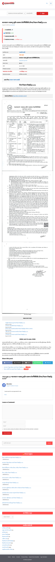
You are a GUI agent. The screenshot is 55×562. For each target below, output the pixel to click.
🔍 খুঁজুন (42, 13)
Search (49, 443)
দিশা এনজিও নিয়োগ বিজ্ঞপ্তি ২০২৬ (9, 472)
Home (9, 557)
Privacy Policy (24, 557)
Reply (5, 394)
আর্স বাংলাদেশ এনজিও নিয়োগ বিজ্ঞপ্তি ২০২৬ (11, 478)
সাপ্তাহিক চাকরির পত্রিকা (7, 549)
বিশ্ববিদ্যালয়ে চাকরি (6, 543)
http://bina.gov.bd (23, 61)
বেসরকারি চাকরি (5, 545)
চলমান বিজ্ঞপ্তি (5, 534)
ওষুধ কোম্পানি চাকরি (6, 530)
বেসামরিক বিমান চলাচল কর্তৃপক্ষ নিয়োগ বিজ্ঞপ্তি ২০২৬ (13, 493)
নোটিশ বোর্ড (4, 539)
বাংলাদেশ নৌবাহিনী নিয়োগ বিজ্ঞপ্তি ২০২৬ (14, 326)
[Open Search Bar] (47, 3)
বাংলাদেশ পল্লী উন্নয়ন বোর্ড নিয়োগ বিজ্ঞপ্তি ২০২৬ (12, 498)
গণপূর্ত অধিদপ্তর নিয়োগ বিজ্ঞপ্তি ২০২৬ (10, 483)
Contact (18, 557)
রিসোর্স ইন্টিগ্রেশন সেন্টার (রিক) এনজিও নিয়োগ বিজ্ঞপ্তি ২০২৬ (15, 467)
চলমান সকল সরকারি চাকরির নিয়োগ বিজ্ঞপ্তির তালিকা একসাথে (19, 329)
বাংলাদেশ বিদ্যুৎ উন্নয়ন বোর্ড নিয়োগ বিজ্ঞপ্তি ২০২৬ (17, 367)
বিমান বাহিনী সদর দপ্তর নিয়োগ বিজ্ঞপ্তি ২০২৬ (16, 369)
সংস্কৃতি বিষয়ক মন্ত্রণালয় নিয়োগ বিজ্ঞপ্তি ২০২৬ (15, 323)
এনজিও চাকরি (5, 528)
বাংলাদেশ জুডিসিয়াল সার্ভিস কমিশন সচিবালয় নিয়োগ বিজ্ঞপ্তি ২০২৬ (16, 488)
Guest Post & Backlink (34, 557)
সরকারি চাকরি (5, 547)
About (13, 557)
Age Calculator (43, 557)
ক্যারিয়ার (4, 532)
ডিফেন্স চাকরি (5, 537)
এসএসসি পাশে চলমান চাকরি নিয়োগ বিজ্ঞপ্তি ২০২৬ (16, 335)
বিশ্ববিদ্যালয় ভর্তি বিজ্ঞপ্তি (7, 541)
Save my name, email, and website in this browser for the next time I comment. (21, 429)
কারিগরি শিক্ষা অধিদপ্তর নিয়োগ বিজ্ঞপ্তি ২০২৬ (12, 503)
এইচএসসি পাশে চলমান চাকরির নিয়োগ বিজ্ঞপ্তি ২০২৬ (16, 332)
